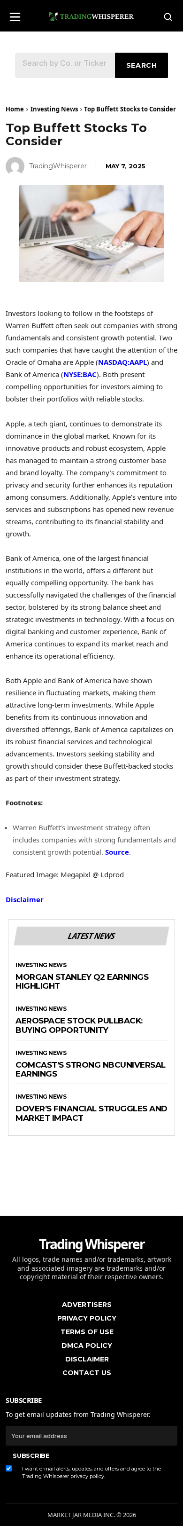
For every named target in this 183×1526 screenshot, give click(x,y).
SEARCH (141, 65)
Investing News (54, 109)
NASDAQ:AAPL (122, 362)
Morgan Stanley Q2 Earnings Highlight (81, 982)
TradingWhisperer (58, 166)
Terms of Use (87, 1332)
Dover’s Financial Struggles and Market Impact (91, 1113)
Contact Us (86, 1373)
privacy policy (87, 1476)
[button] (15, 14)
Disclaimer (25, 899)
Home (15, 109)
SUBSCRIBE (31, 1455)
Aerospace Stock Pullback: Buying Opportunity (79, 1025)
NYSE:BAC (80, 374)
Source (117, 852)
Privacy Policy (86, 1318)
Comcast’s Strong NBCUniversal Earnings (90, 1070)
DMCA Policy (86, 1345)
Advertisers (87, 1304)
